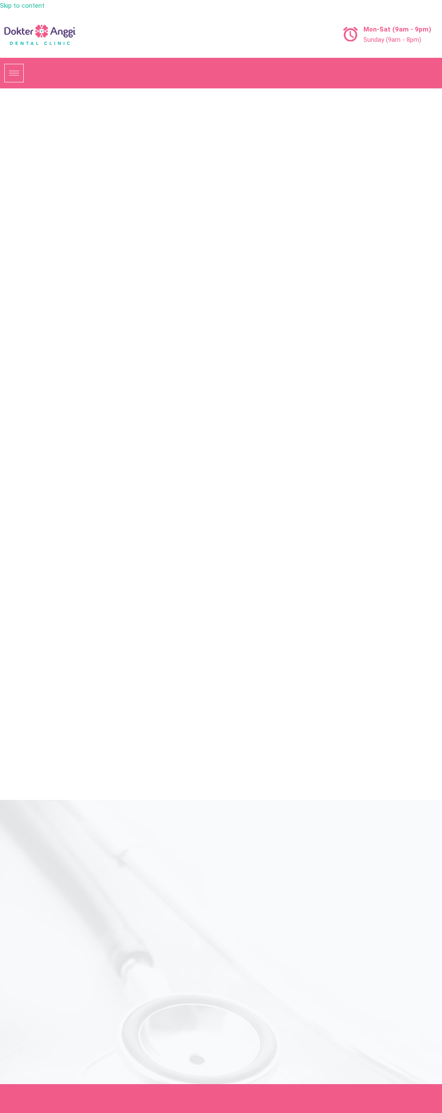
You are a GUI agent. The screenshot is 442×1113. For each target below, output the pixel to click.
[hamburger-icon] (14, 73)
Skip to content (22, 5)
